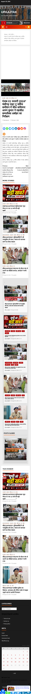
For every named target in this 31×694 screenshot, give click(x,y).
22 (23, 662)
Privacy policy (7, 623)
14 (19, 658)
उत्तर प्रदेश (4, 203)
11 (7, 658)
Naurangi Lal (6, 120)
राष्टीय (22, 421)
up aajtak (14, 212)
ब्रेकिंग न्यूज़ (11, 203)
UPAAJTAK (9, 12)
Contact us (6, 621)
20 (15, 662)
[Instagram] (24, 127)
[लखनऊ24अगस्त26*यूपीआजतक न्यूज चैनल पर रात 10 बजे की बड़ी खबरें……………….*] (15, 193)
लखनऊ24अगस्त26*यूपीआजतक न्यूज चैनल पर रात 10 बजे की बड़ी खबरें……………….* (14, 208)
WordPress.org (5, 640)
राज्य (14, 203)
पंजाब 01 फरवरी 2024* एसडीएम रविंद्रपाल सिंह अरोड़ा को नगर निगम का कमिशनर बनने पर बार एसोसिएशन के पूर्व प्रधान (8, 171)
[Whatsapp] (7, 127)
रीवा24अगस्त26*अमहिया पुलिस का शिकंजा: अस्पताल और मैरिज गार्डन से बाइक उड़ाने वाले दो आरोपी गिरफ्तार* (15, 590)
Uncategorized (6, 234)
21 (19, 662)
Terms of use (7, 618)
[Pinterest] (18, 127)
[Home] (3, 27)
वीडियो (23, 234)
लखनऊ (16, 203)
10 (3, 658)
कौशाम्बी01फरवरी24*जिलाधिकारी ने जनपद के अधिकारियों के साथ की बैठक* (21, 169)
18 (7, 662)
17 (3, 662)
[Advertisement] (15, 63)
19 (11, 662)
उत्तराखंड (7, 203)
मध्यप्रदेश (13, 421)
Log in (3, 633)
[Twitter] (13, 127)
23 (27, 662)
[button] (6, 27)
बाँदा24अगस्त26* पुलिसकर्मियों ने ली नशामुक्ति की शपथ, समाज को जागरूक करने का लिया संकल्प (14, 239)
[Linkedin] (16, 127)
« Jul (14, 673)
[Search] (26, 27)
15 (23, 658)
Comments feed (6, 638)
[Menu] (6, 27)
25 (7, 665)
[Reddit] (21, 127)
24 (3, 665)
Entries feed (5, 635)
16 (27, 658)
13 (15, 658)
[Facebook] (4, 127)
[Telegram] (10, 127)
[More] (4, 132)
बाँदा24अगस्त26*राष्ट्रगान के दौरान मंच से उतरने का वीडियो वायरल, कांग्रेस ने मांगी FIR (15, 270)
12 (11, 658)
